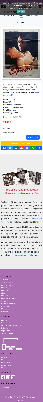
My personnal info (7, 368)
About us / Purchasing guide (11, 325)
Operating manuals (8, 303)
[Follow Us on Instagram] (8, 378)
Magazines (5, 309)
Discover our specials (24, 255)
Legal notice (5, 331)
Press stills (5, 290)
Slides (3, 293)
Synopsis (4, 301)
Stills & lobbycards (7, 288)
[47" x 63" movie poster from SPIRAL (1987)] (21, 53)
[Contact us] (13, 378)
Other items (5, 306)
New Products (6, 323)
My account (5, 357)
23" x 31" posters (7, 282)
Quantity (6, 129)
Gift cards (4, 311)
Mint (14, 110)
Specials (4, 320)
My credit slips (6, 362)
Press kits (4, 296)
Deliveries (4, 328)
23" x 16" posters (7, 285)
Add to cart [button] (34, 137)
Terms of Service (7, 333)
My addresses (6, 365)
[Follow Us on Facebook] (3, 378)
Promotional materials (9, 298)
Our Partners (5, 387)
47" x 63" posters (7, 280)
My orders (4, 360)
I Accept (21, 11)
